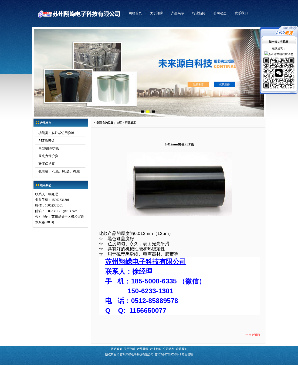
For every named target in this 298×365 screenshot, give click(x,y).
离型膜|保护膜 (48, 148)
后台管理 (187, 354)
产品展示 (177, 13)
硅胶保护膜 (46, 163)
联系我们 (241, 13)
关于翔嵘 (156, 13)
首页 (119, 122)
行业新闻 (198, 13)
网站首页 (135, 13)
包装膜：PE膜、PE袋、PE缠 (59, 171)
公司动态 (220, 13)
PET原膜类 (46, 140)
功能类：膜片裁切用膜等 (56, 133)
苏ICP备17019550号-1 (168, 354)
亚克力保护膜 (48, 156)
